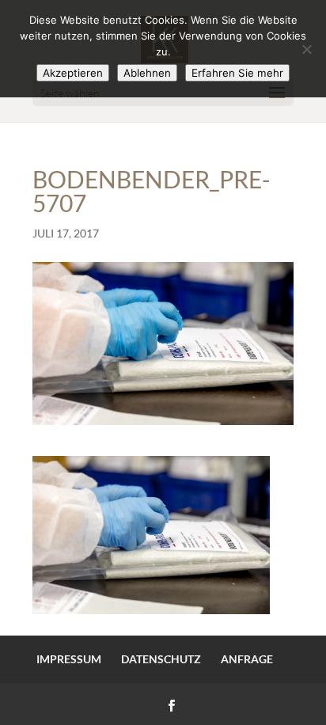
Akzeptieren (73, 72)
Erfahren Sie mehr (237, 72)
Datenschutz (161, 659)
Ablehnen (147, 72)
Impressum (68, 659)
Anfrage (247, 659)
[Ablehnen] (306, 49)
